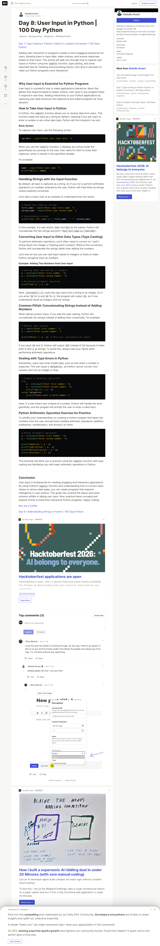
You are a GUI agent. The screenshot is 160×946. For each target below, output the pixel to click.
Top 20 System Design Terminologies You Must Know (136, 78)
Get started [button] (15, 941)
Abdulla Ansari (31, 13)
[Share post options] (5, 104)
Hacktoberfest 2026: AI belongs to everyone (133, 167)
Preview (40, 632)
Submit (28, 632)
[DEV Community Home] (5, 3)
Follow (136, 20)
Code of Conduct (54, 780)
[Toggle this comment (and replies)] (21, 645)
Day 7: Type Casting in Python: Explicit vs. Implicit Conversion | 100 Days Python (135, 91)
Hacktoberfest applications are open (50, 576)
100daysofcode (63, 36)
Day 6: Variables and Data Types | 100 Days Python (135, 106)
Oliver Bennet (31, 641)
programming (35, 36)
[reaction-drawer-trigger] (6, 69)
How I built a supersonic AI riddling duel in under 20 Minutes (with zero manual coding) (60, 872)
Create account (148, 3)
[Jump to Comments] (5, 78)
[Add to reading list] (5, 87)
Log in (134, 3)
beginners (49, 36)
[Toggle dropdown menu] (104, 519)
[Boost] (5, 95)
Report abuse (70, 780)
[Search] (12, 3)
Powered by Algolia (79, 3)
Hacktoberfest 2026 (126, 182)
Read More (25, 600)
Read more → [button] (27, 902)
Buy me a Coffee (28, 505)
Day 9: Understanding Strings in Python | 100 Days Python (51, 511)
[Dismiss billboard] (154, 909)
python (23, 36)
